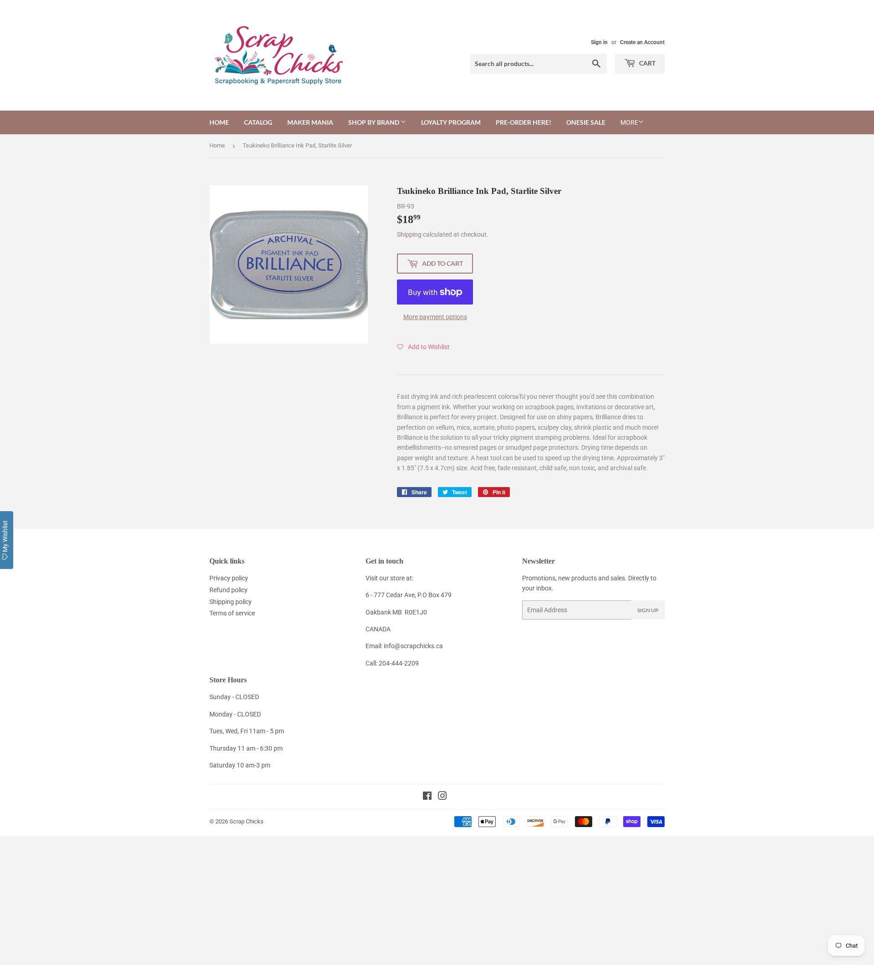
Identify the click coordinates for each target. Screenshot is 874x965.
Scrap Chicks (246, 821)
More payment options (435, 316)
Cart (647, 63)
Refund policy (228, 590)
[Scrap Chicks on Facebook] (427, 797)
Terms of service (232, 613)
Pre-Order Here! (523, 122)
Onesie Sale (585, 122)
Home (219, 122)
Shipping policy (230, 601)
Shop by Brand (374, 122)
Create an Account (642, 42)
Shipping (409, 234)
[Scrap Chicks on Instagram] (442, 797)
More (629, 122)
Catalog (258, 122)
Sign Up (648, 610)
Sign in (599, 42)
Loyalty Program (451, 122)
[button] (423, 346)
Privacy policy (228, 578)
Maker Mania (310, 122)
